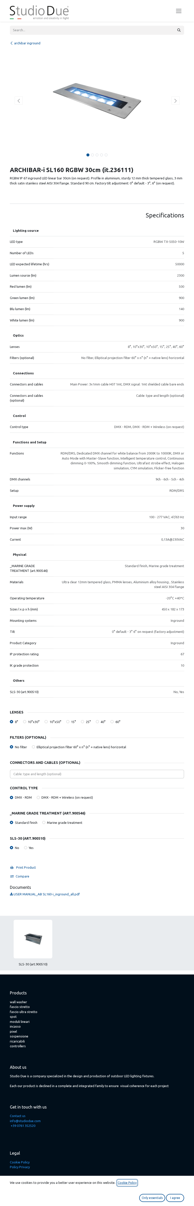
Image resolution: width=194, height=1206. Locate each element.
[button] (18, 100)
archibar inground (27, 43)
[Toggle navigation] (178, 11)
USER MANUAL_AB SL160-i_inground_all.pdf (46, 894)
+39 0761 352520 (23, 1125)
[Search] (179, 30)
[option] (97, 945)
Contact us (18, 1116)
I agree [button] (175, 1197)
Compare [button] (22, 876)
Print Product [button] (25, 867)
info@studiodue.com (25, 1121)
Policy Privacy (20, 1167)
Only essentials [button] (152, 1197)
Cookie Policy (20, 1162)
